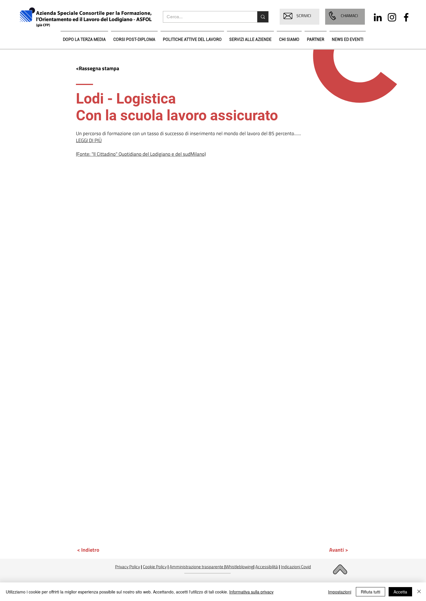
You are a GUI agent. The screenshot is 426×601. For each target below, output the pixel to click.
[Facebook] (406, 17)
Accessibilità (266, 566)
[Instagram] (392, 17)
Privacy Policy (127, 566)
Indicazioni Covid (296, 566)
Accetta (400, 592)
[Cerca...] (262, 16)
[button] (287, 16)
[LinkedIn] (377, 17)
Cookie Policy (155, 566)
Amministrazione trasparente (196, 566)
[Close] (419, 591)
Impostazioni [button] (339, 592)
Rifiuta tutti (370, 592)
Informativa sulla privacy (251, 592)
